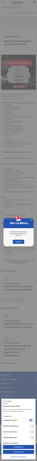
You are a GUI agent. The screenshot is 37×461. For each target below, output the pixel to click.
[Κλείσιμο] (31, 220)
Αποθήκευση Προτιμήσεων (18, 456)
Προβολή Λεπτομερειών (10, 443)
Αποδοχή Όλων (18, 447)
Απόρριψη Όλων (18, 452)
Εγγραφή (18, 242)
